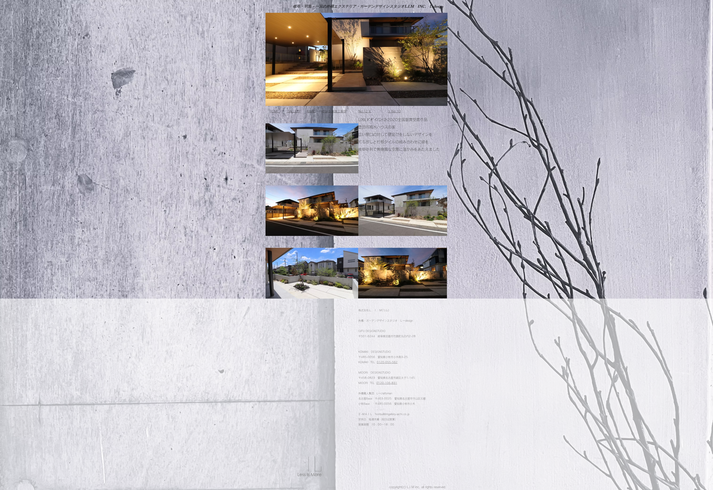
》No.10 (394, 111)
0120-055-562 (387, 362)
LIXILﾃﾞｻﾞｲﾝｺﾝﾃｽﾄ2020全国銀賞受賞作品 (392, 119)
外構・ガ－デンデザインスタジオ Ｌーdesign (385, 320)
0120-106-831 (386, 383)
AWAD (311, 111)
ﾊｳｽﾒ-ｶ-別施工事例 (333, 111)
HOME (275, 111)
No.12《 (364, 111)
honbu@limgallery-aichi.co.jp (392, 414)
